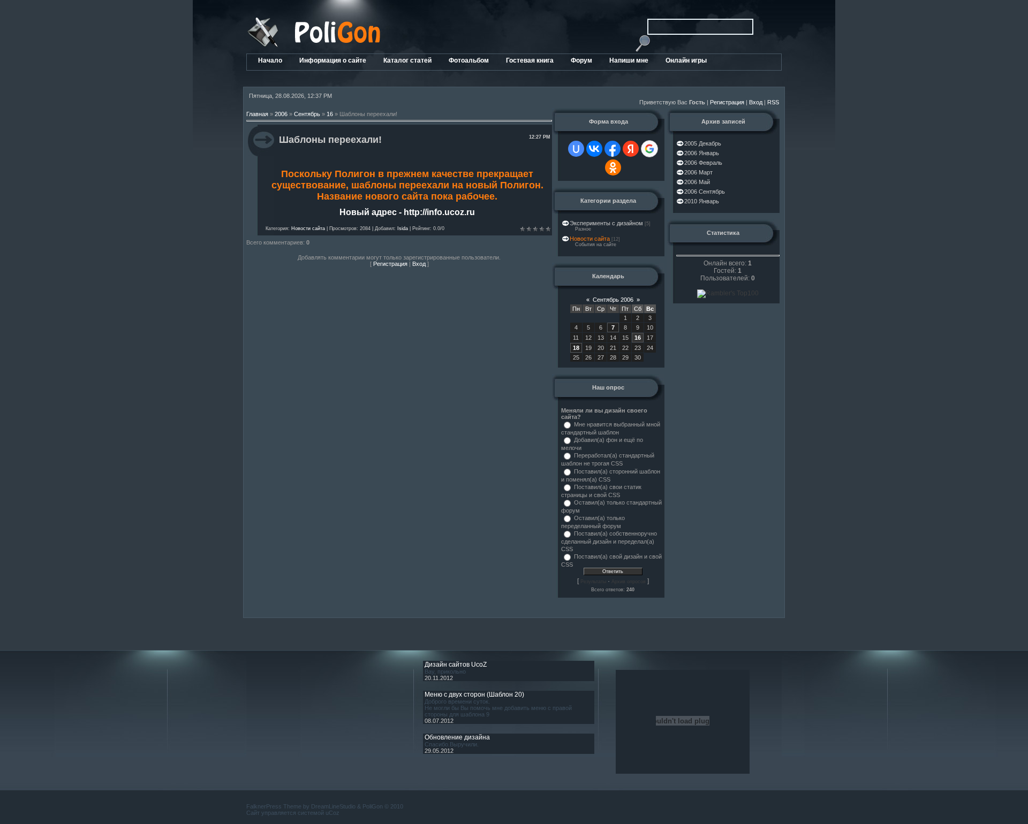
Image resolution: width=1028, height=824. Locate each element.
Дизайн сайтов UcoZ (456, 664)
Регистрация (727, 102)
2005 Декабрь (702, 143)
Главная (257, 114)
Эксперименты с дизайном (606, 223)
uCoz (332, 813)
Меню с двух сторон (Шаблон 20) (474, 694)
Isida (402, 228)
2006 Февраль (703, 162)
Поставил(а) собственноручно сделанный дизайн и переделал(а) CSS (609, 541)
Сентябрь (307, 114)
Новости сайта (308, 228)
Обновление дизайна (457, 737)
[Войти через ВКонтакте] (594, 149)
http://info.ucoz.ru (439, 212)
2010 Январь (701, 201)
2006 (281, 114)
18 (576, 348)
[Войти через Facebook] (612, 149)
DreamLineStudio (333, 806)
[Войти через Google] (649, 148)
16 (330, 114)
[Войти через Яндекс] (631, 149)
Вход (755, 102)
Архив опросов (628, 581)
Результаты (593, 581)
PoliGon (372, 806)
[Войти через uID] (576, 149)
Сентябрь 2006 (613, 299)
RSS (773, 102)
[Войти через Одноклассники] (613, 167)
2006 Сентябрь (704, 191)
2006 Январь (701, 153)
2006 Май (697, 182)
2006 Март (698, 172)
